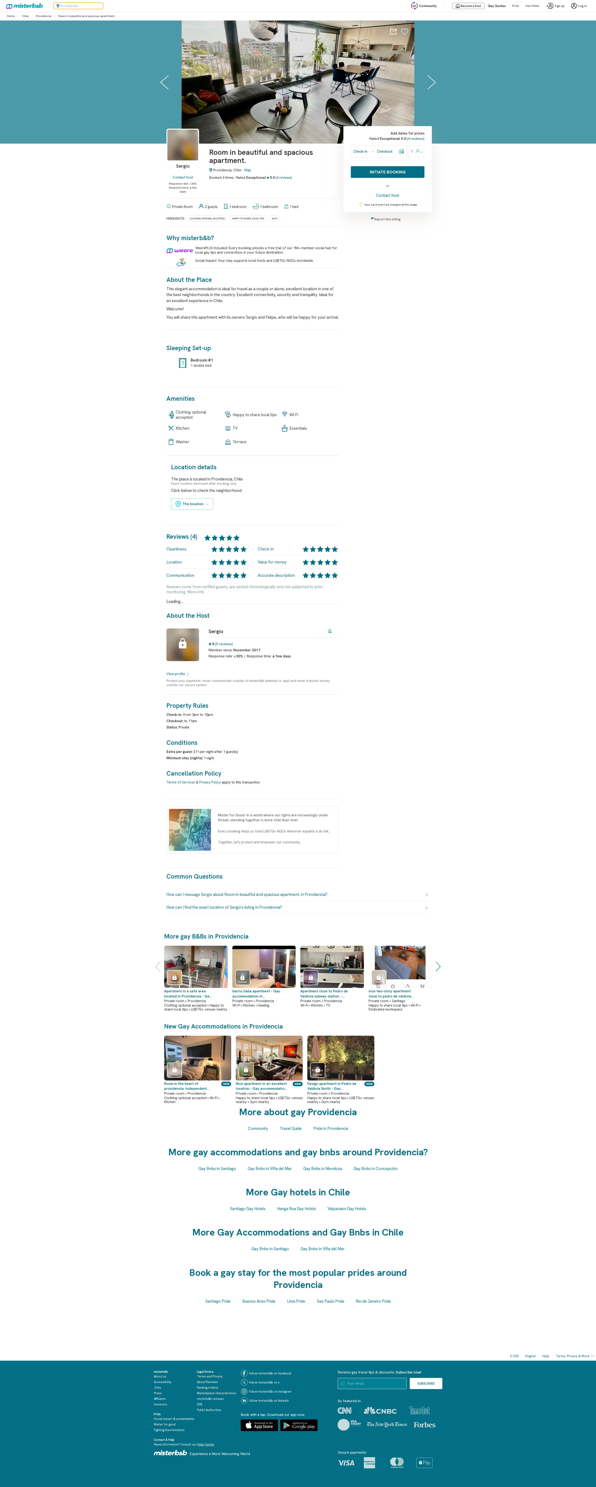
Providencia (43, 16)
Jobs (157, 1388)
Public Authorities (209, 1410)
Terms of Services (180, 782)
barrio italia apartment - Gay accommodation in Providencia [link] (256, 994)
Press (158, 1393)
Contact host (183, 177)
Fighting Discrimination (169, 1430)
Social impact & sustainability (174, 1419)
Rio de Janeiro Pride (373, 1301)
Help (545, 1356)
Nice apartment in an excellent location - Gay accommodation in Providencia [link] (261, 1086)
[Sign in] (405, 32)
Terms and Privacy (210, 1376)
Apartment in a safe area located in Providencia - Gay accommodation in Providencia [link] (187, 994)
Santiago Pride (218, 1301)
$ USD (514, 1356)
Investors (160, 1404)
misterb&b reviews (210, 1399)
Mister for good (165, 1424)
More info (195, 591)
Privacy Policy (210, 782)
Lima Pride (296, 1301)
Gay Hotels (532, 6)
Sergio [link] (215, 631)
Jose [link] (174, 1074)
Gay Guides (497, 6)
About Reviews (207, 1382)
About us (160, 1376)
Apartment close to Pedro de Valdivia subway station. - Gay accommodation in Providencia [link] (324, 994)
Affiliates (160, 1399)
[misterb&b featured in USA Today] (349, 1425)
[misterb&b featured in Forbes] (424, 1425)
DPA (199, 1404)
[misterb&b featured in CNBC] (380, 1410)
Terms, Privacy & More (572, 1356)
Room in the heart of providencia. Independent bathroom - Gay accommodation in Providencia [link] (189, 1086)
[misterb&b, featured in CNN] (344, 1410)
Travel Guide (291, 1128)
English (530, 1356)
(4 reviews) (283, 177)
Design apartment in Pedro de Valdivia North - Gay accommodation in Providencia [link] (332, 1086)
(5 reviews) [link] (224, 644)
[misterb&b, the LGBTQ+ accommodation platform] (23, 6)
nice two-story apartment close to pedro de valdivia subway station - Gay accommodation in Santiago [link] (391, 994)
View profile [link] (175, 674)
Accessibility (163, 1382)
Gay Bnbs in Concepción (375, 1168)
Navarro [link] (174, 982)
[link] (182, 151)
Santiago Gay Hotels (247, 1208)
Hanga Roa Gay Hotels (296, 1208)
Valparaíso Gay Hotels (347, 1208)
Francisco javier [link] (317, 1072)
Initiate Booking (388, 172)
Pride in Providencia (330, 1128)
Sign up (560, 6)
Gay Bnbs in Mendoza (322, 1168)
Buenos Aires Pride (258, 1301)
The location (193, 504)
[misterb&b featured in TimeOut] (419, 1410)
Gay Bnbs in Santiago (217, 1168)
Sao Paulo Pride (330, 1301)
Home (11, 16)
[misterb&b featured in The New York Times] (387, 1425)
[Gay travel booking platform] (170, 1452)
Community (428, 6)
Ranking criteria (207, 1388)
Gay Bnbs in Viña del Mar (270, 1168)
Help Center (205, 1444)
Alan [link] (379, 982)
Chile (25, 16)
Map (247, 170)
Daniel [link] (243, 982)
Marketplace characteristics (216, 1393)
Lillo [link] (310, 982)
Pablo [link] (246, 1074)
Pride (515, 6)
